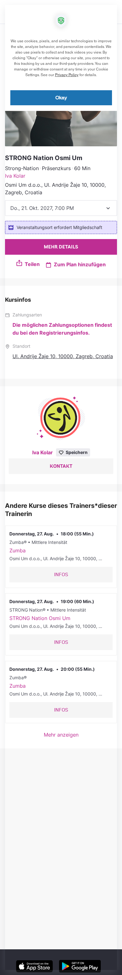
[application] (61, 487)
